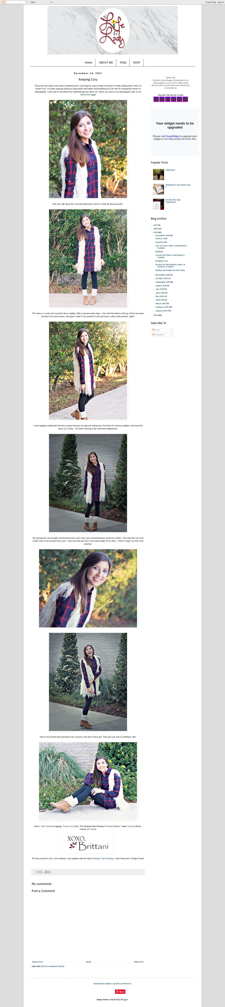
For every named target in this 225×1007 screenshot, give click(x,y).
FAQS (123, 62)
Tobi (43, 826)
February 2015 (162, 307)
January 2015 (162, 311)
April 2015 (160, 300)
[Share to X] (43, 871)
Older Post (139, 962)
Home (88, 62)
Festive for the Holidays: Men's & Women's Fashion (170, 265)
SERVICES (85, 95)
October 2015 (162, 278)
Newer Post (37, 962)
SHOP (136, 62)
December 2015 (163, 235)
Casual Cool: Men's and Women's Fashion (170, 256)
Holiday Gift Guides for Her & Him (170, 270)
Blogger (124, 999)
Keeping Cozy (161, 261)
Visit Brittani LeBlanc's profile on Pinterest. (112, 983)
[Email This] (37, 871)
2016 (156, 229)
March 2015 (161, 303)
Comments (159, 335)
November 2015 (163, 275)
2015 (156, 232)
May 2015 (160, 296)
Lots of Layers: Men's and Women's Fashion (171, 247)
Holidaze (159, 251)
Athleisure (170, 170)
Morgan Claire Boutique (104, 858)
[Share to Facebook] (46, 871)
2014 (156, 315)
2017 (156, 225)
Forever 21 (68, 826)
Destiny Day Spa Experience (173, 201)
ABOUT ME (106, 62)
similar (49, 826)
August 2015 (161, 285)
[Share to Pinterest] (49, 871)
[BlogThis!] (40, 871)
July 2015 (160, 289)
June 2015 (160, 293)
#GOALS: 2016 (161, 238)
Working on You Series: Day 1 (178, 186)
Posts (157, 330)
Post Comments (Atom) (54, 966)
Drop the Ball (161, 242)
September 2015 (163, 282)
